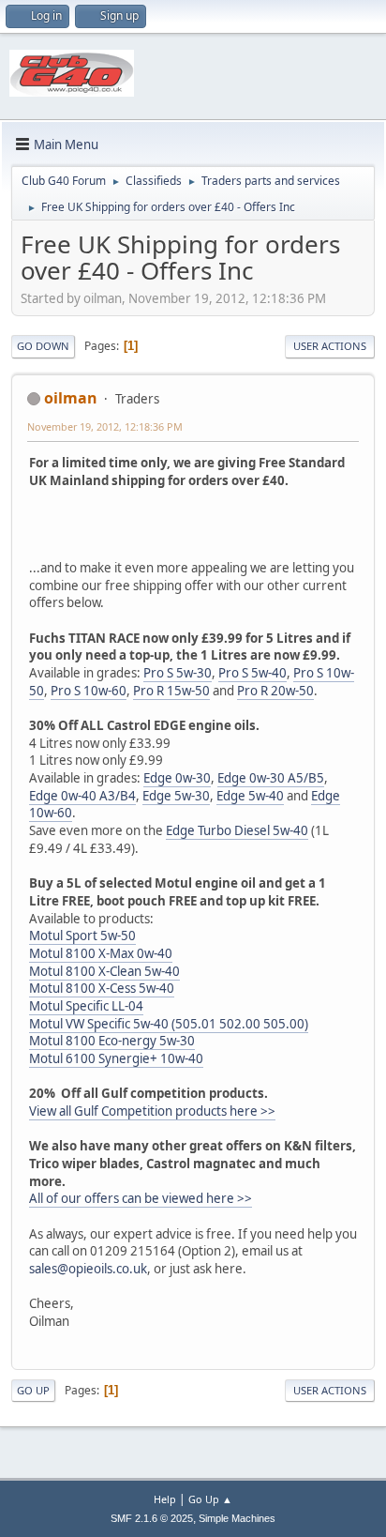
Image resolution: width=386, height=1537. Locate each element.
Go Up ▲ (210, 1499)
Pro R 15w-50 (171, 690)
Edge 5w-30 (176, 795)
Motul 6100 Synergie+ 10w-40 (116, 1058)
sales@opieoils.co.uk (88, 1268)
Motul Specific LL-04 (86, 1005)
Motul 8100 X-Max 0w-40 (100, 953)
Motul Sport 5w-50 (82, 935)
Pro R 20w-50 (275, 690)
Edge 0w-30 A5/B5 (270, 777)
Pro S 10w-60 (88, 690)
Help (165, 1499)
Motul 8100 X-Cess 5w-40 (101, 988)
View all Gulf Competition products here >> (152, 1111)
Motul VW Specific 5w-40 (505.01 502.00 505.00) (168, 1023)
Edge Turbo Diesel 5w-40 (237, 830)
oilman (70, 398)
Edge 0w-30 (177, 777)
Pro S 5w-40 (252, 672)
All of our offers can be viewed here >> (140, 1198)
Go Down (43, 346)
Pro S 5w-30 (177, 672)
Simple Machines (237, 1518)
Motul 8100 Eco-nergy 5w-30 (112, 1040)
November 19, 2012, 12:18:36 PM (105, 426)
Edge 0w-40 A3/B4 (82, 795)
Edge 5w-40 (250, 795)
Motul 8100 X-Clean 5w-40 (104, 971)
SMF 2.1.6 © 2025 (152, 1518)
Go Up (33, 1390)
